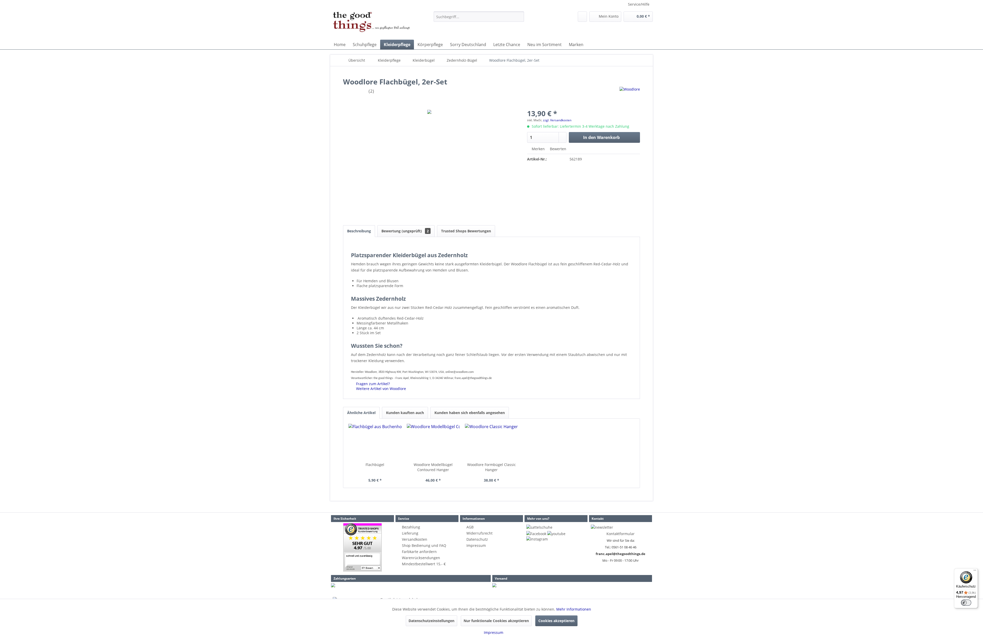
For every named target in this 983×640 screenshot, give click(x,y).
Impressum (476, 545)
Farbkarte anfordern (419, 551)
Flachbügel (375, 464)
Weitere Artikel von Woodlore (380, 388)
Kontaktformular (620, 533)
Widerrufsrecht (479, 533)
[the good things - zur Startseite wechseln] (371, 24)
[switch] (966, 603)
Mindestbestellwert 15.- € (424, 563)
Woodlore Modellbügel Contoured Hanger (433, 467)
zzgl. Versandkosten (557, 120)
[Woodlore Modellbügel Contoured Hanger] (433, 442)
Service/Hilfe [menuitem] (638, 4)
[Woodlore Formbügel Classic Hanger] (491, 442)
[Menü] (975, 571)
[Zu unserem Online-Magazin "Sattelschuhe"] (539, 527)
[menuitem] (479, 17)
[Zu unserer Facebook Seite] (536, 533)
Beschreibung (359, 231)
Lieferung (410, 533)
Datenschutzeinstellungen (431, 620)
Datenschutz (477, 539)
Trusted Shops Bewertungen (466, 231)
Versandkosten (414, 539)
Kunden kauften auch (405, 412)
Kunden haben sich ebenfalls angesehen (469, 412)
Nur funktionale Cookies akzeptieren (496, 620)
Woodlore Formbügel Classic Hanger (491, 467)
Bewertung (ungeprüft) (405, 231)
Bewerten (557, 148)
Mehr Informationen (573, 609)
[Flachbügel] (375, 442)
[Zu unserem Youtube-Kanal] (556, 533)
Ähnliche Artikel (361, 412)
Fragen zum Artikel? (372, 383)
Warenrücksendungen (421, 557)
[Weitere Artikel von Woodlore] (629, 96)
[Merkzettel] (582, 17)
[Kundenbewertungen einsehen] (362, 547)
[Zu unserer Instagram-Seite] (537, 539)
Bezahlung (411, 527)
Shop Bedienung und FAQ (424, 545)
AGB (470, 527)
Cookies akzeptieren (556, 620)
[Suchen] (519, 17)
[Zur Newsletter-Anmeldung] (602, 527)
